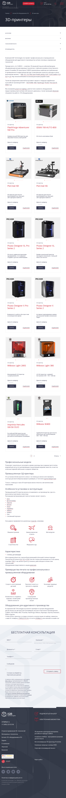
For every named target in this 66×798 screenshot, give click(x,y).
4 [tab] (19, 121)
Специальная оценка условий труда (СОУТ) (13, 782)
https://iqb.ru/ (8, 681)
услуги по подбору (21, 89)
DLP (6, 76)
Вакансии (5, 750)
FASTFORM (29, 83)
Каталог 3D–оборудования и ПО (12, 737)
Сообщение (10, 663)
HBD (35, 83)
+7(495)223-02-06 (23, 618)
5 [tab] (20, 121)
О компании (5, 743)
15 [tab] (55, 359)
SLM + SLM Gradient (51, 74)
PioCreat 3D (53, 83)
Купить (11, 148)
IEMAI (7, 85)
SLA (59, 74)
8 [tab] (51, 121)
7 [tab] (50, 121)
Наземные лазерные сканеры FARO (46, 745)
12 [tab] (51, 359)
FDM (13, 561)
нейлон (9, 510)
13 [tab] (53, 359)
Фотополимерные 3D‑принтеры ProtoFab (48, 742)
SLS (24, 559)
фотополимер (11, 501)
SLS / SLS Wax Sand (30, 74)
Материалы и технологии (10, 734)
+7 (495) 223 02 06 (8, 724)
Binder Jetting (40, 74)
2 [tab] (16, 121)
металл (9, 505)
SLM (27, 559)
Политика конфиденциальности (12, 778)
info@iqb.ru (38, 618)
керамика (10, 508)
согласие (29, 695)
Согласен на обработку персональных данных (14, 674)
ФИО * (9, 640)
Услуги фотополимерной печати (45, 748)
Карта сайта (38, 759)
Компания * (39, 640)
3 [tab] (18, 121)
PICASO (47, 83)
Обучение (5, 747)
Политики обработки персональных (21, 693)
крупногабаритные (50, 479)
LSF (10, 76)
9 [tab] (48, 359)
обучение (56, 91)
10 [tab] (49, 359)
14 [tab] (54, 359)
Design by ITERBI (6, 784)
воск (8, 499)
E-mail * (38, 649)
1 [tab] (15, 121)
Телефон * (10, 656)
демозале (33, 565)
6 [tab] (21, 121)
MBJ (22, 74)
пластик (9, 503)
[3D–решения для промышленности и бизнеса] (7, 3)
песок (8, 506)
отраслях (33, 521)
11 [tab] (50, 359)
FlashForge (40, 83)
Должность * (11, 649)
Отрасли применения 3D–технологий (13, 731)
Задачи (4, 740)
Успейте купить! (28, 3)
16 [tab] (56, 359)
